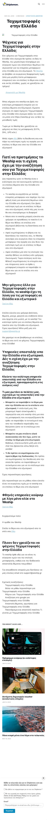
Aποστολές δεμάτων (34, 16)
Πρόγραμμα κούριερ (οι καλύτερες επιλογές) (19, 659)
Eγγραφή (9, 811)
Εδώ (13, 531)
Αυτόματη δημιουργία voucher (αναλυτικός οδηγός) (17, 698)
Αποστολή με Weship (15, 92)
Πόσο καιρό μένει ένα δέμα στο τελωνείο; (23, 735)
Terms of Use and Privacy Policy (15, 796)
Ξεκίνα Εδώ (7, 304)
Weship (39, 71)
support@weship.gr (11, 331)
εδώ (15, 138)
